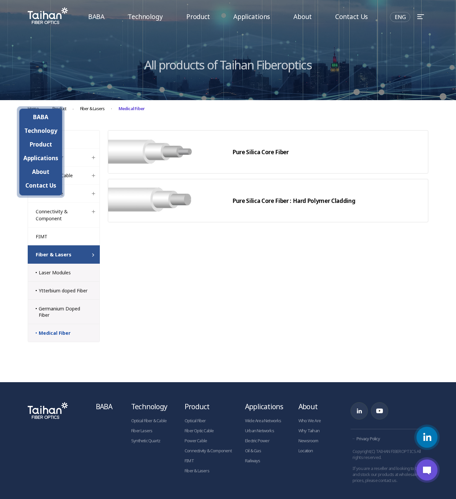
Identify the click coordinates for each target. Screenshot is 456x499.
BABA (96, 16)
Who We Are (309, 421)
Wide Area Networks (263, 421)
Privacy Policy (368, 439)
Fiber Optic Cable (199, 431)
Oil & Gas (253, 451)
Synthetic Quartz (145, 441)
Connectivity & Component (208, 451)
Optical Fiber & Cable (149, 421)
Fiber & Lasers (92, 108)
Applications (251, 16)
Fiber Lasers (141, 431)
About (302, 16)
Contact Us (351, 16)
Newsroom (308, 441)
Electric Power (257, 441)
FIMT (189, 461)
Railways (252, 461)
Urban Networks (259, 431)
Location (305, 451)
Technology (145, 16)
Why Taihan (308, 431)
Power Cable (196, 441)
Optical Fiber (195, 421)
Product (198, 16)
